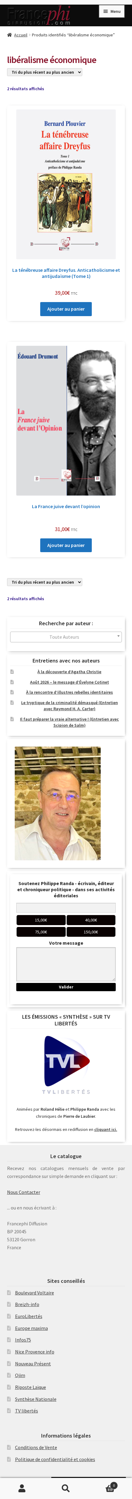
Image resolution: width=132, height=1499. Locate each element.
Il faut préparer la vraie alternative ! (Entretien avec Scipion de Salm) (69, 722)
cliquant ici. (105, 1129)
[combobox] (66, 637)
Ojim (20, 1375)
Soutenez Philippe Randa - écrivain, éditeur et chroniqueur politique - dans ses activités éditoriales (66, 889)
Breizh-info (27, 1304)
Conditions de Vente (36, 1447)
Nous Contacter (23, 1192)
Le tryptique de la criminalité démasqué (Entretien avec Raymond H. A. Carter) (69, 705)
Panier (101, 1483)
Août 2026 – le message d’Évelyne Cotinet (69, 682)
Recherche (66, 1488)
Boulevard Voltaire (34, 1293)
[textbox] (66, 637)
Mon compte (22, 1488)
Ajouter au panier (66, 309)
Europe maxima (31, 1328)
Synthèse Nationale (35, 1399)
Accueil (20, 35)
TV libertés (26, 1411)
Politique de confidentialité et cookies (55, 1459)
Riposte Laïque (30, 1387)
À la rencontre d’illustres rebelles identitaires (69, 692)
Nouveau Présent (33, 1364)
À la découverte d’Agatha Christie (69, 671)
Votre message (66, 943)
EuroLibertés (28, 1316)
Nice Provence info (34, 1352)
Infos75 (23, 1340)
